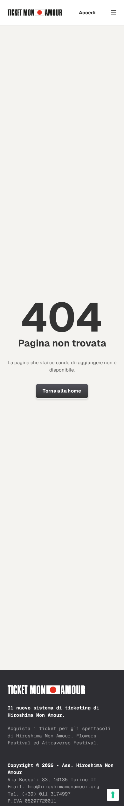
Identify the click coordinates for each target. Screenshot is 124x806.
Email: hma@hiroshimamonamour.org (53, 786)
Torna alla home (62, 391)
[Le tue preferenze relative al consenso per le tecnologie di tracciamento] (113, 795)
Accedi (87, 12)
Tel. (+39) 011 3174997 (39, 794)
